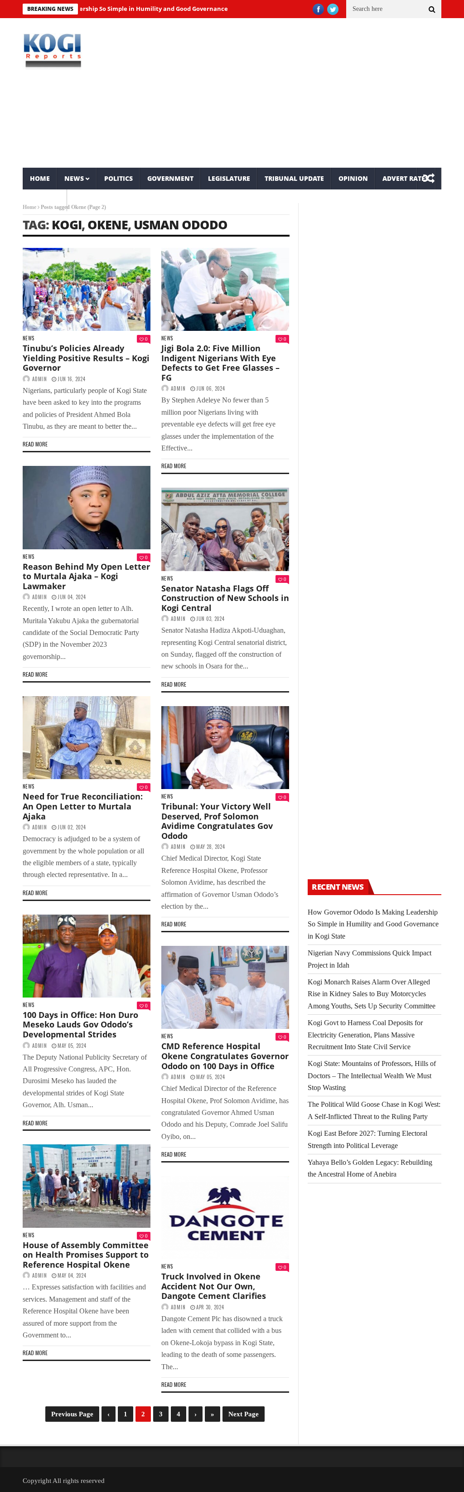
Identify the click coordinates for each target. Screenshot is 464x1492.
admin (39, 379)
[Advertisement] (303, 92)
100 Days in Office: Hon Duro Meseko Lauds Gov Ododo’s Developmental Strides (80, 1024)
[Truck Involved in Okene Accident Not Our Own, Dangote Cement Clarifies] (225, 1217)
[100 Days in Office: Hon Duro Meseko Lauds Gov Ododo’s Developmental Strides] (86, 956)
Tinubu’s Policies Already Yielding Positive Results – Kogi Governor (86, 358)
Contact (45, 200)
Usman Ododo (180, 224)
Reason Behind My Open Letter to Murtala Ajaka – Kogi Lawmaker (86, 576)
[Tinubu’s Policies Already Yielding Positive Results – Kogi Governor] (86, 289)
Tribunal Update (294, 178)
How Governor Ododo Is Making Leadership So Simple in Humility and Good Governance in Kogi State (373, 924)
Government (170, 178)
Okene (107, 224)
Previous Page (72, 1414)
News (74, 178)
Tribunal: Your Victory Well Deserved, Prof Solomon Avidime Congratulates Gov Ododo (217, 821)
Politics (118, 178)
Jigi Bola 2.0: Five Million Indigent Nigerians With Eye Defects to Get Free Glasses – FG (220, 363)
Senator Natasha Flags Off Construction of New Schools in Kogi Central (225, 598)
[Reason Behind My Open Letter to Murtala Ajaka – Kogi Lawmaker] (86, 507)
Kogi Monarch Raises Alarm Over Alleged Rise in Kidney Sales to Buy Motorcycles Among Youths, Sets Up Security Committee (371, 994)
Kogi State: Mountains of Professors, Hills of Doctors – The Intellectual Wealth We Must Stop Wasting (372, 1075)
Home (40, 178)
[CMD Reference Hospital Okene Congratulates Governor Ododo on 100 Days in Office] (225, 987)
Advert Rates (405, 178)
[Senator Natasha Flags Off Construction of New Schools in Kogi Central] (225, 529)
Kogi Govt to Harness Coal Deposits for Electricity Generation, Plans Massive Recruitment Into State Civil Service (365, 1035)
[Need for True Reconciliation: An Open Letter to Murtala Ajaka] (86, 737)
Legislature (229, 178)
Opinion (353, 178)
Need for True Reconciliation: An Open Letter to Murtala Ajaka (83, 806)
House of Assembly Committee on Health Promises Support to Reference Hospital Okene (86, 1255)
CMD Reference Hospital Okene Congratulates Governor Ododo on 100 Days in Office (225, 1056)
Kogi (67, 224)
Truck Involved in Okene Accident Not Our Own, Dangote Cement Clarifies (213, 1286)
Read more (35, 444)
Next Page (243, 1414)
